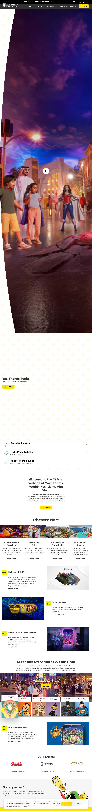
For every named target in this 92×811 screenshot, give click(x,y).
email (11, 796)
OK (66, 803)
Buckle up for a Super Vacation (22, 633)
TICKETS (62, 6)
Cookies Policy (25, 806)
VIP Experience (59, 602)
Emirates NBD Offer (17, 572)
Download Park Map (17, 727)
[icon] (17, 765)
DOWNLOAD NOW (14, 741)
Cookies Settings (79, 804)
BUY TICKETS (46, 507)
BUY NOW (84, 6)
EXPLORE (50, 6)
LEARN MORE (8, 386)
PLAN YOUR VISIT (35, 6)
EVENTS (73, 6)
